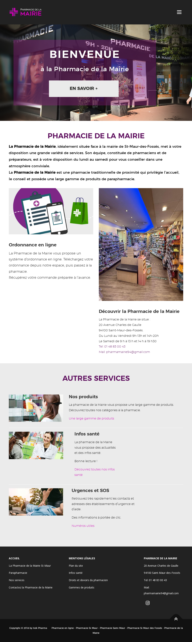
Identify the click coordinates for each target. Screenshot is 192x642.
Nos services (16, 580)
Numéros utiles (83, 525)
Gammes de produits (81, 587)
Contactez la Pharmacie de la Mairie (30, 587)
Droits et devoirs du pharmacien (88, 580)
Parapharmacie (18, 573)
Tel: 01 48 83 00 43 (112, 346)
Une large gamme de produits (91, 418)
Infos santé (75, 573)
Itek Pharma (40, 628)
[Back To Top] (176, 619)
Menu (179, 12)
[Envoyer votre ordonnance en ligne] (51, 211)
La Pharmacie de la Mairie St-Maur (30, 565)
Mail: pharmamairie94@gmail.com (124, 352)
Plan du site (76, 565)
